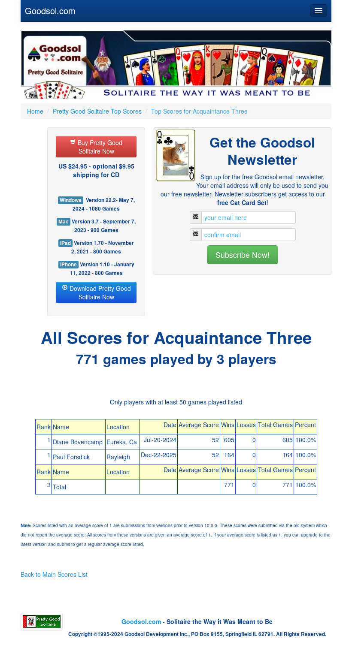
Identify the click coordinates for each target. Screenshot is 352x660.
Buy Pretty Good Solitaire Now (99, 146)
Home (35, 111)
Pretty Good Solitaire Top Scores (97, 111)
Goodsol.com (50, 10)
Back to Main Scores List (54, 574)
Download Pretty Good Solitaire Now (99, 292)
